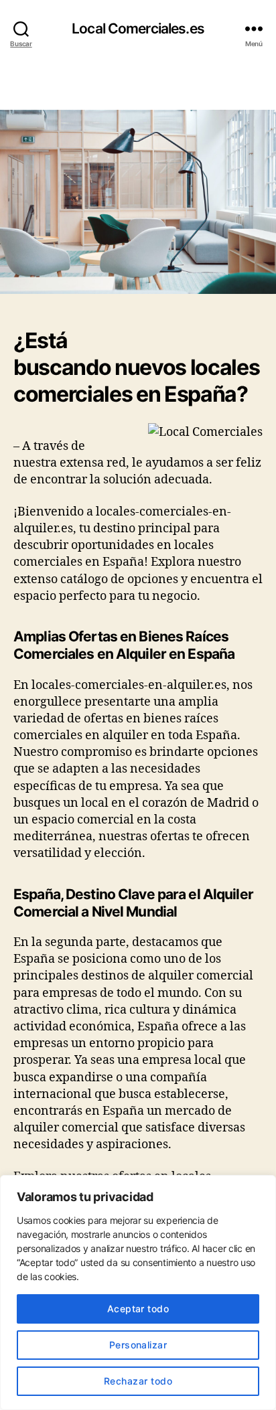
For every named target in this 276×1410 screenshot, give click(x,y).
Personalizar (138, 1344)
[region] (138, 1292)
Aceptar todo (138, 1308)
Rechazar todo (138, 1381)
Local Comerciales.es (138, 28)
